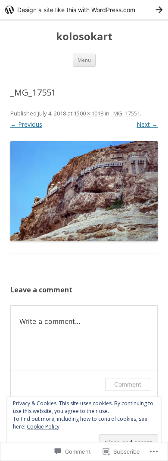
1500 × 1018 (88, 113)
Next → (147, 124)
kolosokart (84, 36)
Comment (127, 384)
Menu (84, 60)
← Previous (26, 124)
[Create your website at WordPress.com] (84, 9)
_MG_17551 (125, 113)
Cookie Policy (43, 426)
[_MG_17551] (84, 191)
